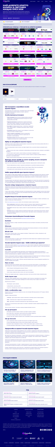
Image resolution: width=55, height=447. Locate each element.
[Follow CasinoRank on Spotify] (49, 430)
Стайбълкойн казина (40, 415)
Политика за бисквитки (40, 445)
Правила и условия (32, 445)
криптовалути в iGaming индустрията (28, 218)
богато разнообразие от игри (22, 244)
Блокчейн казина (40, 411)
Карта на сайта (47, 445)
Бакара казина (28, 411)
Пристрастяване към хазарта (9, 445)
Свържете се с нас (16, 413)
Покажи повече (27, 79)
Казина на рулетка (29, 415)
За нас (16, 411)
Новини (50, 1)
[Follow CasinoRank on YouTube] (47, 430)
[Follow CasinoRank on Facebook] (41, 430)
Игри (42, 1)
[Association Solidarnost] (26, 438)
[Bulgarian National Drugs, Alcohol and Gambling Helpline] (19, 438)
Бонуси (46, 1)
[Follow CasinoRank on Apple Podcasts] (51, 430)
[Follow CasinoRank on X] (45, 430)
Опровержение (24, 445)
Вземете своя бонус (11, 51)
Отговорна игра (18, 445)
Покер (29, 416)
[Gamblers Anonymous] (38, 438)
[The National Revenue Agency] (13, 438)
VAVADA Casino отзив (11, 39)
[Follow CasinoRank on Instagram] (43, 430)
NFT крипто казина (40, 413)
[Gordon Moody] (32, 438)
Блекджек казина (29, 413)
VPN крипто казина (40, 416)
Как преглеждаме (16, 415)
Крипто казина (32, 1)
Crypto (38, 1)
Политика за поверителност (16, 419)
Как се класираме (16, 416)
